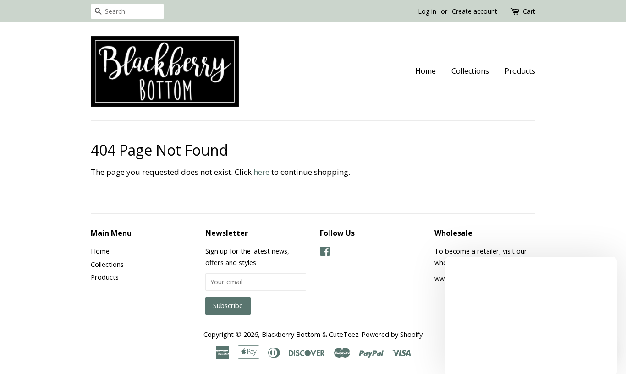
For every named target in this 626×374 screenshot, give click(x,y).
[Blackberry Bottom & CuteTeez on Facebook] (325, 253)
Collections (470, 71)
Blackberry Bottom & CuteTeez (310, 334)
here (261, 172)
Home (425, 71)
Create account (474, 11)
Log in (427, 11)
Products (520, 71)
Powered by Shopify (392, 334)
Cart (529, 11)
